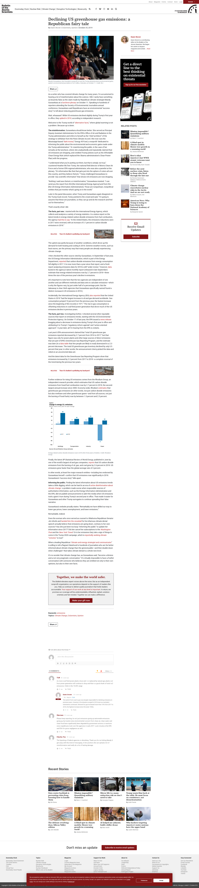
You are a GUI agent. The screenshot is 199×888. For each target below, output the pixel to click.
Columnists (66, 28)
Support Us (155, 868)
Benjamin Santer (137, 212)
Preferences (144, 880)
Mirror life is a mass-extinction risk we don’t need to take (111, 795)
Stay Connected (186, 858)
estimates (102, 388)
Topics (38, 858)
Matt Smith (105, 827)
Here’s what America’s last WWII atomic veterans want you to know (140, 158)
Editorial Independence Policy (130, 868)
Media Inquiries (157, 866)
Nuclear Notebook (42, 868)
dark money (69, 141)
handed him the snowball (71, 521)
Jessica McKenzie (138, 151)
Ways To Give (98, 861)
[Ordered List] (69, 663)
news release (105, 319)
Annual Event (98, 866)
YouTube (183, 870)
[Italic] (60, 663)
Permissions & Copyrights (160, 864)
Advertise (155, 870)
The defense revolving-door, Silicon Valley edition (58, 824)
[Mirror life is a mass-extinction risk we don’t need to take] (112, 784)
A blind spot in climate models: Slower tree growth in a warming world (140, 145)
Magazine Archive (70, 868)
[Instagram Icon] (104, 9)
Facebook (184, 864)
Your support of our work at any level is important (81, 589)
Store (176, 2)
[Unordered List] (72, 663)
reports (91, 462)
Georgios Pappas (107, 800)
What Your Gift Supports (101, 864)
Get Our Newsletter (187, 861)
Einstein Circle (98, 868)
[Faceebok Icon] (96, 9)
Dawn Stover (56, 28)
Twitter (183, 873)
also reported (95, 295)
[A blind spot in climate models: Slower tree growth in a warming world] (125, 145)
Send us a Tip (156, 861)
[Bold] (57, 663)
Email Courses (185, 862)
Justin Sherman (133, 830)
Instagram (184, 871)
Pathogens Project (127, 871)
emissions (61, 613)
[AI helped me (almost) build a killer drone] (112, 814)
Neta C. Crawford (137, 138)
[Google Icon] (116, 9)
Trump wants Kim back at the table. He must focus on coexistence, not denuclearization (137, 796)
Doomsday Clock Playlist (14, 870)
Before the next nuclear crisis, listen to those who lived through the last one (139, 172)
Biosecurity (82, 9)
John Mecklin (54, 830)
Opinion (74, 28)
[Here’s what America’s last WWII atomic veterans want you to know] (125, 158)
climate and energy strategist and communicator (91, 542)
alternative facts (82, 123)
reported (62, 261)
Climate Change (48, 9)
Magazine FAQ (69, 870)
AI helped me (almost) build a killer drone (110, 823)
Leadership (125, 862)
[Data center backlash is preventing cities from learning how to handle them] (60, 784)
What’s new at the (44, 870)
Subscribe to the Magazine (72, 864)
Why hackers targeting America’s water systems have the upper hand (137, 824)
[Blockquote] (75, 663)
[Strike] (66, 663)
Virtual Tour (9, 868)
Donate (190, 2)
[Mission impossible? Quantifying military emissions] (125, 134)
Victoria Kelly (136, 165)
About (151, 2)
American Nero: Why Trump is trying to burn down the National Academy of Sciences (139, 205)
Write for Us (156, 862)
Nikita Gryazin (136, 194)
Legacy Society (98, 870)
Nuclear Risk (35, 9)
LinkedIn (183, 868)
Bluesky (183, 866)
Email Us (155, 871)
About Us (124, 858)
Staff (123, 864)
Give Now (97, 862)
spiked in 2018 (65, 118)
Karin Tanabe (145, 165)
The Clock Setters (11, 862)
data (110, 267)
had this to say (64, 220)
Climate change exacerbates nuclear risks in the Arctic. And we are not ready (140, 188)
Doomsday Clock (22, 9)
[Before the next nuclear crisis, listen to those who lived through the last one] (125, 172)
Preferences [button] (71, 881)
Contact (170, 2)
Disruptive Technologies (66, 9)
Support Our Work (99, 858)
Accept (161, 880)
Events (164, 2)
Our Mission (125, 861)
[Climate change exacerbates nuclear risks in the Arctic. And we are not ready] (125, 188)
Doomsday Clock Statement (15, 861)
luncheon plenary (69, 102)
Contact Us (155, 858)
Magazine (157, 2)
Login (181, 2)
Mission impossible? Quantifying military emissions (139, 133)
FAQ (7, 866)
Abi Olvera (53, 802)
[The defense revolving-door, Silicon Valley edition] (60, 814)
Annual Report (126, 870)
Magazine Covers (70, 871)
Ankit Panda (132, 802)
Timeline (8, 864)
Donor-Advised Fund (100, 871)
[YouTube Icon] (108, 9)
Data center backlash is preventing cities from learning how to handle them (59, 796)
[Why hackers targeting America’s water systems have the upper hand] (138, 814)
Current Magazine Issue (72, 862)
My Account (68, 866)
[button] (81, 600)
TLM (73, 697)
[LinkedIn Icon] (112, 9)
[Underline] (63, 663)
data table (64, 343)
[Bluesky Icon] (100, 9)
